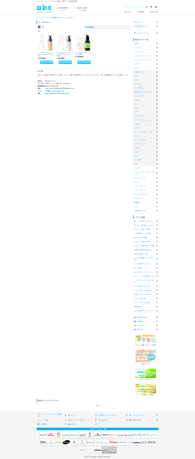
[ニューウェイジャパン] (50, 442)
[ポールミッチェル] (121, 442)
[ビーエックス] (90, 442)
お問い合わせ (154, 12)
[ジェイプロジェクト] (90, 435)
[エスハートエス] (58, 435)
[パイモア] (66, 442)
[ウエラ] (51, 435)
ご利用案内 (141, 12)
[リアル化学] (152, 442)
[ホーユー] (113, 442)
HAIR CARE (81, 9)
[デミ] (136, 435)
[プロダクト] (105, 442)
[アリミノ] (43, 435)
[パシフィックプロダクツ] (74, 442)
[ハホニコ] (58, 442)
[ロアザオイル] (90, 450)
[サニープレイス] (66, 435)
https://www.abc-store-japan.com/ (57, 93)
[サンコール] (74, 435)
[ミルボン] (137, 442)
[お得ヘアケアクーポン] (145, 356)
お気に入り (127, 12)
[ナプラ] (152, 435)
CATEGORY (62, 9)
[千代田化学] (128, 435)
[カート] (151, 7)
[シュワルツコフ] (98, 435)
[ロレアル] (98, 450)
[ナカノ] (144, 435)
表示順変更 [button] (90, 27)
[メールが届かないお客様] (146, 388)
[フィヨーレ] (97, 442)
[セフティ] (113, 435)
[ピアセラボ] (82, 442)
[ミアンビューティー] (129, 442)
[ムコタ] (144, 442)
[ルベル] (82, 450)
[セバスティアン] (105, 435)
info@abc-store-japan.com (54, 91)
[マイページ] (156, 7)
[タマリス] (121, 435)
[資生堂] (82, 435)
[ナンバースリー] (43, 442)
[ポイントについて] (145, 373)
